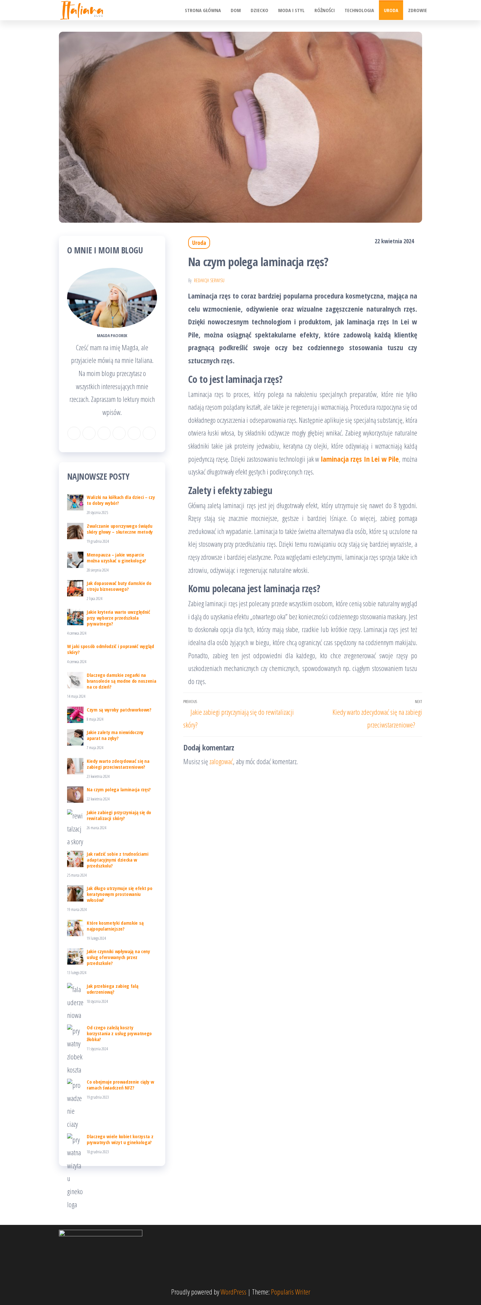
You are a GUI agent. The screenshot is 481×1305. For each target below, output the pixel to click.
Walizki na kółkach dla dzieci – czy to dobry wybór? (121, 500)
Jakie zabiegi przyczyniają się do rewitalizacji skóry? (119, 815)
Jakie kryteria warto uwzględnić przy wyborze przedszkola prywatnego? (118, 618)
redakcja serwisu (209, 280)
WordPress (233, 1291)
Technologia (359, 10)
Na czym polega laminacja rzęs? (119, 789)
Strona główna (203, 10)
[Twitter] (134, 433)
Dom (236, 10)
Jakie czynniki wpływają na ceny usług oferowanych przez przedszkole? (118, 957)
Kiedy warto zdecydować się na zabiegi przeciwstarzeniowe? (118, 764)
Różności (324, 10)
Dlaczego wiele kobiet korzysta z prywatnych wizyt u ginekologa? (120, 1139)
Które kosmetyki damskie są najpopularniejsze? (115, 925)
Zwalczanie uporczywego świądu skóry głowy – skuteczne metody (120, 529)
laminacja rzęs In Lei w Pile (359, 459)
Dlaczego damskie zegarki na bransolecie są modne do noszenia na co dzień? (121, 681)
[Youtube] (149, 433)
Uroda (391, 10)
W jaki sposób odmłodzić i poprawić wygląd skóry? (110, 649)
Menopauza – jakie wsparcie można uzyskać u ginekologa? (116, 557)
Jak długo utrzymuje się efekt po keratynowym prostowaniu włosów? (119, 894)
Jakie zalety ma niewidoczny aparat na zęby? (115, 735)
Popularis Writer (290, 1291)
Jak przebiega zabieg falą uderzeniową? (112, 989)
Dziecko (259, 10)
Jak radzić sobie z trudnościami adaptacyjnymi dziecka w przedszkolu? (118, 859)
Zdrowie (417, 10)
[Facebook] (73, 433)
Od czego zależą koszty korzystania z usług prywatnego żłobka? (119, 1033)
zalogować (221, 761)
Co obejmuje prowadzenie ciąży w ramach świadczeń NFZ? (120, 1084)
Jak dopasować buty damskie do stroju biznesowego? (119, 586)
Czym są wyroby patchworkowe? (119, 709)
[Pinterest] (119, 433)
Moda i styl (291, 10)
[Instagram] (89, 433)
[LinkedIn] (104, 433)
